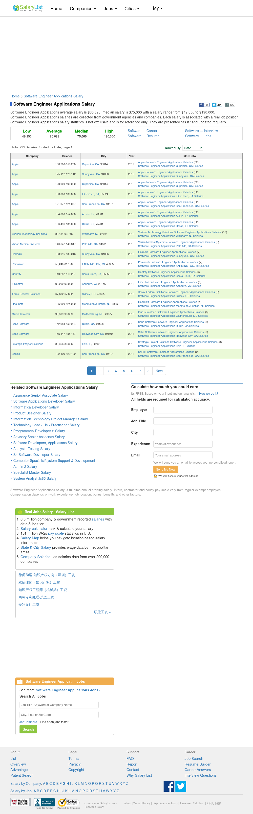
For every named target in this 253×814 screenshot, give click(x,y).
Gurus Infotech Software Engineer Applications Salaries (171, 312)
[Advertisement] (126, 52)
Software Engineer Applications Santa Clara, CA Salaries (172, 276)
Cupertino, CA (90, 164)
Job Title (138, 420)
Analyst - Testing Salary (31, 448)
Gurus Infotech (21, 314)
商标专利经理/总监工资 (36, 596)
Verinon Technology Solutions (29, 234)
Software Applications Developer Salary (44, 401)
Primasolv (18, 264)
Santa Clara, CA (91, 274)
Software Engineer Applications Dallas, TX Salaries (168, 226)
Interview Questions (201, 775)
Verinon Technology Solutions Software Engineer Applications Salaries (180, 232)
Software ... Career (142, 130)
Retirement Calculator (192, 803)
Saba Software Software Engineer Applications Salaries (171, 322)
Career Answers (198, 769)
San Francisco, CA (93, 204)
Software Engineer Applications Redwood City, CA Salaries (173, 336)
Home (58, 8)
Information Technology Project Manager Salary (50, 418)
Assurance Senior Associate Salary (40, 395)
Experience (140, 443)
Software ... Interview (201, 130)
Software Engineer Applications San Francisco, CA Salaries (173, 206)
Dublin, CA (88, 324)
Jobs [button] (109, 8)
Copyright (76, 769)
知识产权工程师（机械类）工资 (43, 589)
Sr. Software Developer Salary (36, 454)
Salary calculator (34, 528)
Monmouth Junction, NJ (96, 304)
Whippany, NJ (90, 234)
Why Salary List (139, 775)
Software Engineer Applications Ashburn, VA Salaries (169, 286)
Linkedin (17, 254)
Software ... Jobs (198, 135)
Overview (18, 764)
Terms (73, 758)
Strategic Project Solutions (27, 344)
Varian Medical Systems (26, 244)
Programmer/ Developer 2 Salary (39, 430)
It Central (17, 284)
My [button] (156, 7)
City (134, 432)
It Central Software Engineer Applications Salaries (168, 282)
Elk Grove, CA (90, 194)
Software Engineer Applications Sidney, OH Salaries (169, 296)
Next (159, 370)
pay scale (56, 533)
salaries (98, 518)
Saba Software (20, 324)
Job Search (194, 758)
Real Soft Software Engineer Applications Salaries (168, 302)
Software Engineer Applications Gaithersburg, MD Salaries (173, 315)
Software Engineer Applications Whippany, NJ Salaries (170, 236)
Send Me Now (165, 469)
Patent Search (21, 775)
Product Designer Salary (32, 412)
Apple (15, 164)
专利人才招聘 (214, 803)
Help (155, 803)
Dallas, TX (88, 224)
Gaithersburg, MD (93, 314)
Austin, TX (88, 214)
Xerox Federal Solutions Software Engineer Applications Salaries (177, 292)
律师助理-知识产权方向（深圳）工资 (47, 574)
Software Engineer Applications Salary (53, 95)
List (13, 758)
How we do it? (208, 393)
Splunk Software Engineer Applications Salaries (166, 352)
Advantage (19, 769)
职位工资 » (102, 611)
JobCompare (28, 722)
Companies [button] (82, 8)
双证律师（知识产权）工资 (39, 582)
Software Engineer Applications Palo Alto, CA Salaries (170, 246)
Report (131, 764)
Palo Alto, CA (90, 244)
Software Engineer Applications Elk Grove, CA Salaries (171, 196)
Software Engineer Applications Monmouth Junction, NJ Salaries (176, 306)
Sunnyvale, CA (91, 174)
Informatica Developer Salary (36, 407)
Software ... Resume (144, 135)
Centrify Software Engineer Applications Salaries (167, 272)
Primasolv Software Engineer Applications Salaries (168, 262)
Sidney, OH (89, 294)
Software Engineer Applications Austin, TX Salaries (168, 216)
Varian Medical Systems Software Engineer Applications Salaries (177, 242)
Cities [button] (131, 8)
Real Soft (17, 304)
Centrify (16, 274)
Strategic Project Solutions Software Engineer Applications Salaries (178, 342)
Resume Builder (198, 764)
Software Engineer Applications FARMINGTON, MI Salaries (173, 266)
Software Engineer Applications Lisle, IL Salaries (166, 346)
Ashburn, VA (89, 284)
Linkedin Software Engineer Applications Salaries (167, 252)
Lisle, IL (86, 344)
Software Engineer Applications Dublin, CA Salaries (168, 326)
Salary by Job (21, 790)
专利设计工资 (29, 604)
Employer (139, 409)
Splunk (16, 354)
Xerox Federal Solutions (26, 294)
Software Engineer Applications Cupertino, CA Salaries (170, 166)
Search (28, 729)
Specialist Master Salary (32, 472)
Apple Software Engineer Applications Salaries (166, 162)
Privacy (74, 764)
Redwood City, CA (93, 334)
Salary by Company (25, 783)
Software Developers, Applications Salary (45, 442)
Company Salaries (35, 556)
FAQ (130, 758)
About (127, 803)
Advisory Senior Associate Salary (39, 436)
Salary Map (30, 537)
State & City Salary (36, 547)
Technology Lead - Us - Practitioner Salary (46, 424)
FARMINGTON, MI (93, 264)
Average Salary (169, 803)
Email (135, 454)
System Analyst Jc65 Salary (35, 478)
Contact (132, 769)
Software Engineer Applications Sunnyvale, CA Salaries (171, 176)
